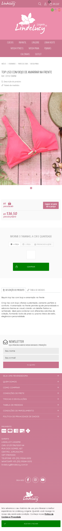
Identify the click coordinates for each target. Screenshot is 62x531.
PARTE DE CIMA (23, 63)
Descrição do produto (15, 290)
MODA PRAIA (34, 63)
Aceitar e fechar (31, 524)
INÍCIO (4, 63)
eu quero (31, 365)
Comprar (31, 267)
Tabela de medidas (37, 290)
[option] (31, 138)
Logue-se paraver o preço (51, 205)
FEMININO (12, 63)
